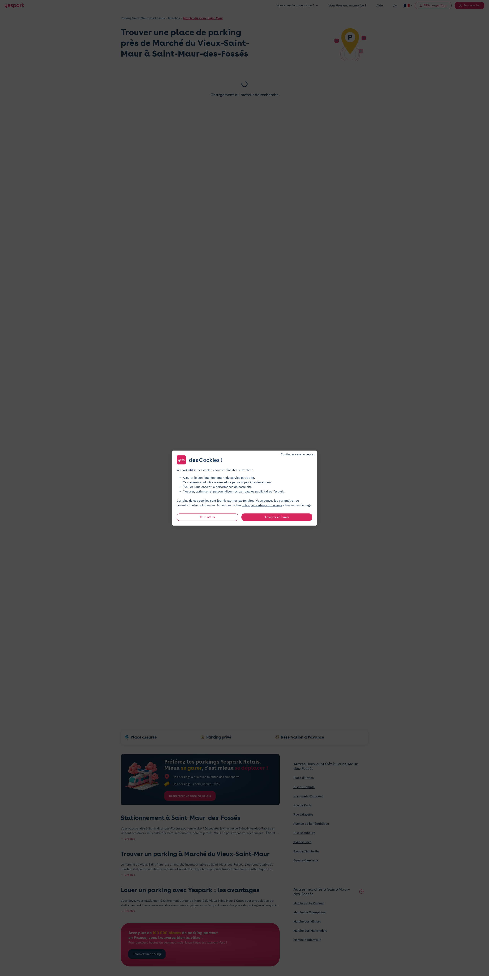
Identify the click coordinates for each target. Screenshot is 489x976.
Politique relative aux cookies (262, 505)
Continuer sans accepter (298, 454)
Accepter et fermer (277, 516)
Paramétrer (207, 516)
